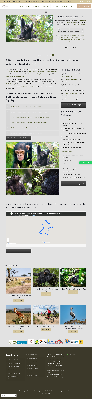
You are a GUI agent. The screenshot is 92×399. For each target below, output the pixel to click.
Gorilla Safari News (14, 366)
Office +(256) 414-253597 (32, 1)
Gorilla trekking (10, 84)
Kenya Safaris (32, 365)
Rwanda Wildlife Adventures (65, 31)
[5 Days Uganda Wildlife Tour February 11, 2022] (1, 393)
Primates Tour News (14, 370)
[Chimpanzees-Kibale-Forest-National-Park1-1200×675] (19, 182)
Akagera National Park (78, 35)
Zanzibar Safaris (33, 372)
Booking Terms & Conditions (13, 378)
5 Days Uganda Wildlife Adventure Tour (73, 289)
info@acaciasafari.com (65, 1)
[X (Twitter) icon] (84, 1)
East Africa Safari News (15, 363)
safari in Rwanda (13, 71)
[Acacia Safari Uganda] (5, 6)
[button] (51, 17)
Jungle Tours (65, 29)
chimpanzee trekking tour (35, 74)
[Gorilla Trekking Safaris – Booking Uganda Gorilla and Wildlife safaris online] (45, 155)
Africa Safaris (67, 35)
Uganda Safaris (32, 358)
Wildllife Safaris (79, 31)
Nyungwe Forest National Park (15, 76)
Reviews (50, 55)
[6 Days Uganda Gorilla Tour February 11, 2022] (91, 393)
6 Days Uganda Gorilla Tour (46, 326)
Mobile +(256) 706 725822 (49, 1)
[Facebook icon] (82, 1)
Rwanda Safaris (68, 39)
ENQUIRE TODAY (84, 6)
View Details (18, 300)
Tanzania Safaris (33, 368)
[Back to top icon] (86, 396)
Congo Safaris (32, 375)
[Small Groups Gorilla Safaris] (45, 182)
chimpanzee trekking (27, 86)
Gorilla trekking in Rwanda (77, 24)
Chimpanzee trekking (71, 93)
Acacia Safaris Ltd (67, 391)
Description (41, 55)
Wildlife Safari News (14, 373)
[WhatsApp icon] (80, 1)
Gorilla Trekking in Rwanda (65, 37)
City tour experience (70, 22)
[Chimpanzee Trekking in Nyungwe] (19, 155)
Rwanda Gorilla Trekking (76, 29)
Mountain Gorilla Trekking (72, 79)
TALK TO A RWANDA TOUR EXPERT (17, 138)
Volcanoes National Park (68, 76)
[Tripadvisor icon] (89, 1)
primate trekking (81, 20)
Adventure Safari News (14, 360)
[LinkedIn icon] (85, 1)
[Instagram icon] (87, 1)
